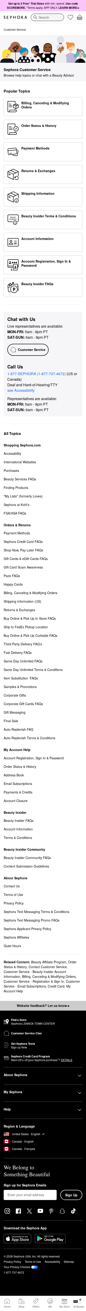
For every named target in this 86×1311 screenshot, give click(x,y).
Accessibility (52, 1261)
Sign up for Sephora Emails (25, 1185)
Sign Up (71, 1195)
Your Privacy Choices (17, 1267)
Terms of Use (33, 1261)
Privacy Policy (12, 1261)
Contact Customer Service (48, 966)
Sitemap (69, 1261)
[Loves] (70, 17)
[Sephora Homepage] (15, 17)
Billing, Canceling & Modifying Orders (49, 976)
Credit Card (56, 986)
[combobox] (47, 17)
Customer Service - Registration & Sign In (34, 981)
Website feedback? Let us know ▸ (43, 1005)
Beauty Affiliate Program (48, 962)
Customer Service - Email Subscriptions (42, 983)
